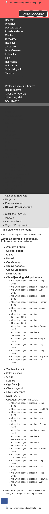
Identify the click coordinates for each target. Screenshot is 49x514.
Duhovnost (11, 65)
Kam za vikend (13, 203)
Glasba (9, 35)
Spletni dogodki (13, 69)
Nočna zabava (13, 89)
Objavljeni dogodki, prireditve (24, 277)
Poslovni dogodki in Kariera (20, 86)
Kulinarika (10, 54)
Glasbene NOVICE (15, 93)
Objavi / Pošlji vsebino (18, 207)
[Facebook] (4, 501)
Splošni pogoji (15, 250)
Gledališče (11, 39)
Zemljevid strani (16, 247)
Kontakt (11, 258)
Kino (7, 58)
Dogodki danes (13, 27)
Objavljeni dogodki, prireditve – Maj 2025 (29, 357)
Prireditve (10, 23)
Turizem (9, 73)
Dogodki (9, 20)
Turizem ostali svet (18, 82)
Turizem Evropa (17, 79)
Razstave (10, 42)
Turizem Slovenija (18, 76)
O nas (9, 254)
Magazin (10, 199)
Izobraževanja (13, 50)
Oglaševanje (13, 262)
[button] (24, 104)
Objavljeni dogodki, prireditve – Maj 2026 (29, 287)
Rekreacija (11, 61)
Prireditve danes (14, 31)
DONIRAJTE (12, 101)
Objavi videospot (16, 269)
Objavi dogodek (13, 97)
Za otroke (10, 46)
